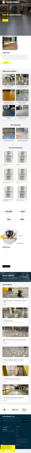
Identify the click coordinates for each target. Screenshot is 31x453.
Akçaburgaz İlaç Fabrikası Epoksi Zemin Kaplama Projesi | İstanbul (22, 140)
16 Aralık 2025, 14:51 (6, 396)
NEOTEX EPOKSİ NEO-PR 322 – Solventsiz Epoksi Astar (22, 165)
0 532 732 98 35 (4, 427)
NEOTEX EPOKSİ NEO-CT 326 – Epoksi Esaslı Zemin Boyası (22, 182)
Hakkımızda (17, 428)
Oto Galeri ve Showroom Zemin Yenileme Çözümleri (11, 378)
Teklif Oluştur (6, 266)
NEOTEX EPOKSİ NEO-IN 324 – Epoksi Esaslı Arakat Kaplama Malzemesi (8, 182)
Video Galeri (17, 436)
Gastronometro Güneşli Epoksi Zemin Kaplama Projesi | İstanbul (8, 140)
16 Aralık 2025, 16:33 (6, 377)
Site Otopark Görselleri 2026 (7, 320)
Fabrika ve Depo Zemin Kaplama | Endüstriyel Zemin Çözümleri (13, 359)
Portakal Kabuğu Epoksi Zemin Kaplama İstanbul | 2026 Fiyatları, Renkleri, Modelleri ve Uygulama (8, 102)
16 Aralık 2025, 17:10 (6, 338)
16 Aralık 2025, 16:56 (6, 358)
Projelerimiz (17, 432)
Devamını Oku (6, 62)
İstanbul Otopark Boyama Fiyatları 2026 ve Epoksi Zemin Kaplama (22, 87)
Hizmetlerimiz (18, 431)
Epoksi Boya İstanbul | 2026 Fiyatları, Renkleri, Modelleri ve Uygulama (9, 86)
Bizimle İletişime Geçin (24, 276)
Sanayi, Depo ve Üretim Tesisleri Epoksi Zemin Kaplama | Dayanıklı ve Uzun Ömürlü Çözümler (22, 117)
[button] (2, 135)
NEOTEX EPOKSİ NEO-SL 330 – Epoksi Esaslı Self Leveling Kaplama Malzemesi (22, 200)
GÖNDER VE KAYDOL (25, 420)
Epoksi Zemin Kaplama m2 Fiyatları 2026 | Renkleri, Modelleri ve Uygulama (8, 117)
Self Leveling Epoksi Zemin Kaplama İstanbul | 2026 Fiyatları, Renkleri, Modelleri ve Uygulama (22, 102)
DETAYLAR (5, 21)
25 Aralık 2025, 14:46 (6, 319)
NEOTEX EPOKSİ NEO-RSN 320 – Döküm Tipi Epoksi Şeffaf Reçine (9, 165)
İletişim (3, 444)
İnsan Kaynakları (4, 442)
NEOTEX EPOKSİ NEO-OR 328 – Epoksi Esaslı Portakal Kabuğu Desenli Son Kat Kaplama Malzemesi (8, 200)
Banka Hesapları (4, 443)
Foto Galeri (17, 435)
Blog (16, 433)
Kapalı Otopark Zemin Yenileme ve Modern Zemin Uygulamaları (13, 397)
